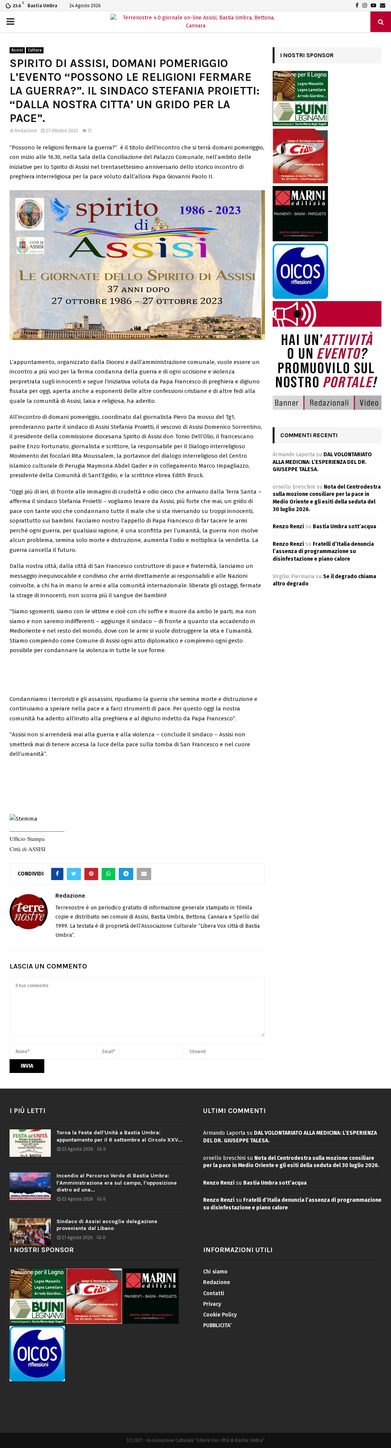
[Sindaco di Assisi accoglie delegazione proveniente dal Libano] (30, 1232)
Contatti (213, 1293)
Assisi (17, 50)
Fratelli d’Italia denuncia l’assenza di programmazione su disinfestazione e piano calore (323, 551)
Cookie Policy (220, 1315)
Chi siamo (215, 1271)
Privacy (212, 1304)
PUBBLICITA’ (217, 1325)
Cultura (35, 50)
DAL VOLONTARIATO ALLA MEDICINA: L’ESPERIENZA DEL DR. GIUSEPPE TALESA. (322, 462)
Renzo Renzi (288, 526)
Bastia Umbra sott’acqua (344, 526)
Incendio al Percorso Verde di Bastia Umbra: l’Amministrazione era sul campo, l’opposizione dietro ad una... (117, 1182)
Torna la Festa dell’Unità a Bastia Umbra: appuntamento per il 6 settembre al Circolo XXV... (120, 1136)
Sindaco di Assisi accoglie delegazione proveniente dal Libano (107, 1225)
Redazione (26, 130)
